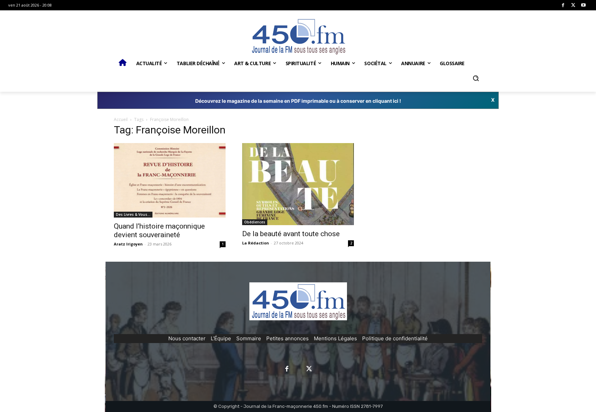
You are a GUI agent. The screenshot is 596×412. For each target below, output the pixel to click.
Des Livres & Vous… (133, 214)
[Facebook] (563, 5)
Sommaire (248, 338)
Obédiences (254, 222)
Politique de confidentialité (395, 338)
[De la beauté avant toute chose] (298, 184)
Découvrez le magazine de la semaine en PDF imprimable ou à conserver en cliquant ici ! (298, 101)
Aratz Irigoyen (128, 244)
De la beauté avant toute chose (291, 234)
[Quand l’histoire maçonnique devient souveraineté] (170, 180)
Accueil (121, 119)
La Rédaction (255, 242)
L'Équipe (221, 338)
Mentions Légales (335, 338)
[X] (573, 5)
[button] (475, 78)
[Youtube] (583, 5)
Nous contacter (187, 338)
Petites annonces (287, 338)
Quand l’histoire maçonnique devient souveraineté (159, 230)
